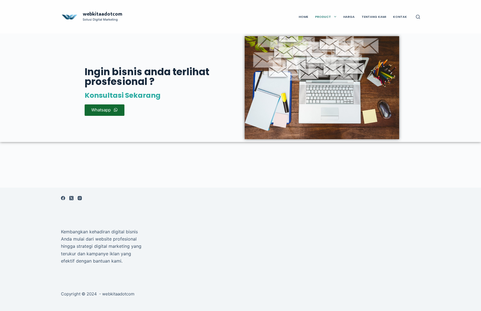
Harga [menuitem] (349, 16)
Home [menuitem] (303, 16)
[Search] (418, 17)
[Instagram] (80, 198)
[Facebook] (63, 198)
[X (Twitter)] (71, 198)
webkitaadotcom (102, 14)
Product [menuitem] (323, 16)
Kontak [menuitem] (400, 16)
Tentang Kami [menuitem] (374, 16)
